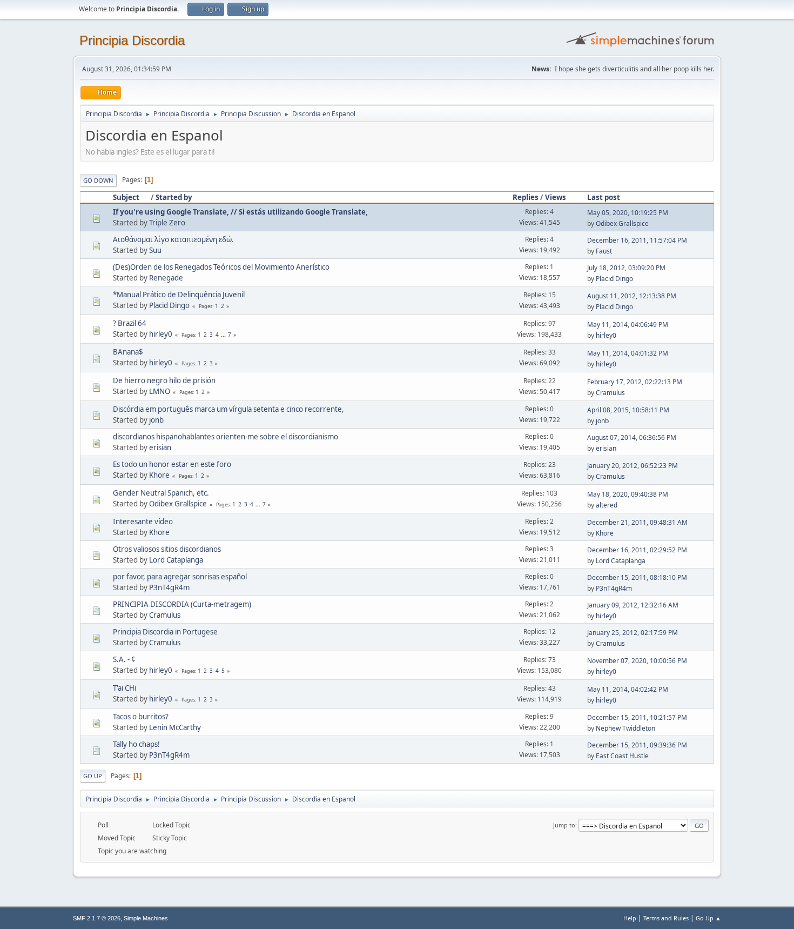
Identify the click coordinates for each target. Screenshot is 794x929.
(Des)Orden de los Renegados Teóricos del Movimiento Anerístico (221, 267)
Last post (603, 197)
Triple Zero (167, 223)
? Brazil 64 (129, 323)
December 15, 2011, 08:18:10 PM (637, 577)
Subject (126, 197)
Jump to (564, 825)
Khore (159, 475)
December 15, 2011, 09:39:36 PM (637, 745)
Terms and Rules (666, 918)
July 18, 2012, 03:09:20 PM (626, 267)
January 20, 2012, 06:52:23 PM (632, 465)
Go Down (98, 180)
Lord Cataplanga (176, 560)
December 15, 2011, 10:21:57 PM (637, 717)
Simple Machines (146, 918)
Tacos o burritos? (141, 716)
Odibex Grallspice (622, 223)
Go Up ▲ (708, 918)
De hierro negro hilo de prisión (164, 380)
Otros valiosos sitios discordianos (167, 549)
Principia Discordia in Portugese (165, 632)
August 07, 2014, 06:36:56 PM (631, 437)
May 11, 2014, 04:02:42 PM (627, 689)
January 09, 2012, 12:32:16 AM (632, 605)
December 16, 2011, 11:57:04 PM (637, 240)
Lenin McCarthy (175, 727)
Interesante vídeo (143, 521)
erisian (160, 447)
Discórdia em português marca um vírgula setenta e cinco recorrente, (228, 409)
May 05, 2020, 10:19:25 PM (627, 212)
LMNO (159, 391)
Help (629, 918)
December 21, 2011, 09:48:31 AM (637, 522)
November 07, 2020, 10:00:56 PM (637, 660)
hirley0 (160, 334)
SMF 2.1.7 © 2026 (96, 918)
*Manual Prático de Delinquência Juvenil (179, 294)
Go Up (92, 776)
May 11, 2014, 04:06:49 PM (627, 324)
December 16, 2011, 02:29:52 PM (637, 549)
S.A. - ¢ (124, 659)
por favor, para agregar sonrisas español (180, 577)
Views (555, 197)
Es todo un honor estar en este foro (172, 464)
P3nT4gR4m (169, 587)
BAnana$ (128, 352)
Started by (174, 197)
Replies (526, 197)
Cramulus (610, 392)
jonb (156, 420)
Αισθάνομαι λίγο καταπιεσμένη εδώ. (173, 239)
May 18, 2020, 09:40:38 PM (627, 494)
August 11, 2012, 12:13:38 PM (631, 295)
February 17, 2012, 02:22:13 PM (634, 381)
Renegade (166, 278)
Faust (604, 251)
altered (606, 505)
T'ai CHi (124, 688)
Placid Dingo (614, 278)
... (224, 334)
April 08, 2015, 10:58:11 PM (628, 410)
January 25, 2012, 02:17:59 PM (632, 632)
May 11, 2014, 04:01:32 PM (627, 353)
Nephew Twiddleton (625, 728)
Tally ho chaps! (136, 744)
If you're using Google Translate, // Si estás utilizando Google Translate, (240, 212)
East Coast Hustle (622, 755)
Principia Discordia (132, 40)
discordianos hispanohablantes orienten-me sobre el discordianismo (225, 437)
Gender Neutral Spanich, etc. (161, 493)
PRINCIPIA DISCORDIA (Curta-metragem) (182, 604)
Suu (155, 250)
